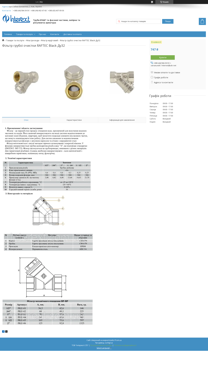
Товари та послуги (24, 34)
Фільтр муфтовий (49, 40)
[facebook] (3, 332)
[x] (6, 332)
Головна (8, 34)
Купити (162, 57)
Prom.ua (118, 340)
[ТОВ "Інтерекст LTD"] (16, 18)
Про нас (42, 34)
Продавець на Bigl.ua (104, 343)
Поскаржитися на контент (101, 345)
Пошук (168, 21)
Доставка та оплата (72, 34)
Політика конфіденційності (125, 345)
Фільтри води (32, 40)
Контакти (54, 34)
